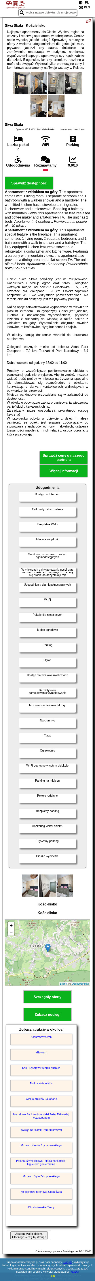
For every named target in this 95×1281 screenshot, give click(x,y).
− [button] (11, 932)
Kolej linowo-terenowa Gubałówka (41, 1191)
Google (67, 1262)
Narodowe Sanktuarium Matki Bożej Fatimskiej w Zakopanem (41, 1116)
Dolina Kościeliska (41, 1083)
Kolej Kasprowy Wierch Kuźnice (41, 1068)
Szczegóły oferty (47, 997)
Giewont (41, 1052)
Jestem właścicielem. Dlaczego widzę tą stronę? (29, 1235)
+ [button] (11, 925)
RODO (75, 1271)
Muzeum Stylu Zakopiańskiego (41, 1176)
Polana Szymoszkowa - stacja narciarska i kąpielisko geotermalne (41, 1162)
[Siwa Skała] (21, 83)
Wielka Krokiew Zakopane (41, 1099)
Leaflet (63, 983)
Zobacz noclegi (47, 1014)
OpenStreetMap (80, 983)
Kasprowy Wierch (41, 1037)
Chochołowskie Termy (41, 1207)
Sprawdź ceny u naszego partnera (64, 458)
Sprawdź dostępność (29, 183)
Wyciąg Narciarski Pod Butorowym (41, 1129)
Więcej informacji (63, 471)
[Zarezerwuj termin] (88, 21)
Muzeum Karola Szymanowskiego (41, 1145)
